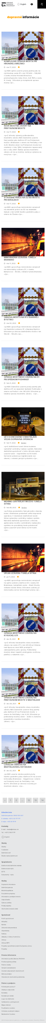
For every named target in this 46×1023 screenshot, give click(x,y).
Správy (23, 443)
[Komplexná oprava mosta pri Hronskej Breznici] (23, 46)
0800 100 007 (18, 815)
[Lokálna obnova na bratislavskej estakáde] (23, 749)
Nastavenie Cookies (8, 1014)
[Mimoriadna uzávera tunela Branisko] (23, 242)
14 (42, 800)
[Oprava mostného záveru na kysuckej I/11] (23, 617)
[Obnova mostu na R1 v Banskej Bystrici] (23, 302)
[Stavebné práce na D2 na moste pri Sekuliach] (23, 182)
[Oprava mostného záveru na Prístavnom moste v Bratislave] (23, 682)
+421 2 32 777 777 (14, 818)
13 (36, 800)
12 (29, 800)
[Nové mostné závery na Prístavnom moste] (23, 110)
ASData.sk (41, 1020)
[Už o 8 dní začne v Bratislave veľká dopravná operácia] (23, 421)
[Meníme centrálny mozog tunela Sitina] (23, 486)
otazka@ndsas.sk (13, 829)
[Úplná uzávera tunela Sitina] (23, 558)
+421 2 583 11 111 (10, 832)
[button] (31, 4)
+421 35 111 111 (11, 821)
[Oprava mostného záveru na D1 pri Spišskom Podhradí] (23, 361)
